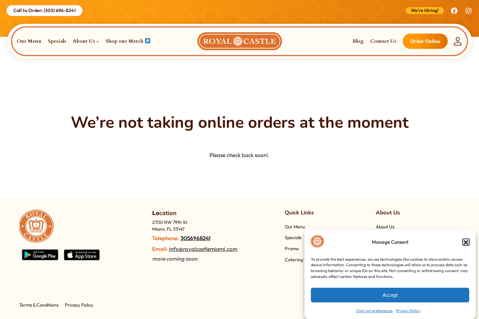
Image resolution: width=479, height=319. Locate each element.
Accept (390, 295)
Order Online (425, 41)
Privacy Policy (408, 310)
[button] (466, 242)
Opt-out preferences (374, 310)
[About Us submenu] (97, 41)
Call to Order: (44, 10)
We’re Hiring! (425, 10)
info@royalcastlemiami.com (203, 248)
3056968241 (195, 238)
